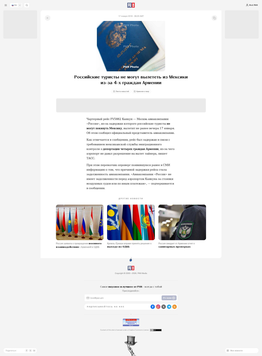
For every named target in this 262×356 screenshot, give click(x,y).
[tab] (164, 89)
